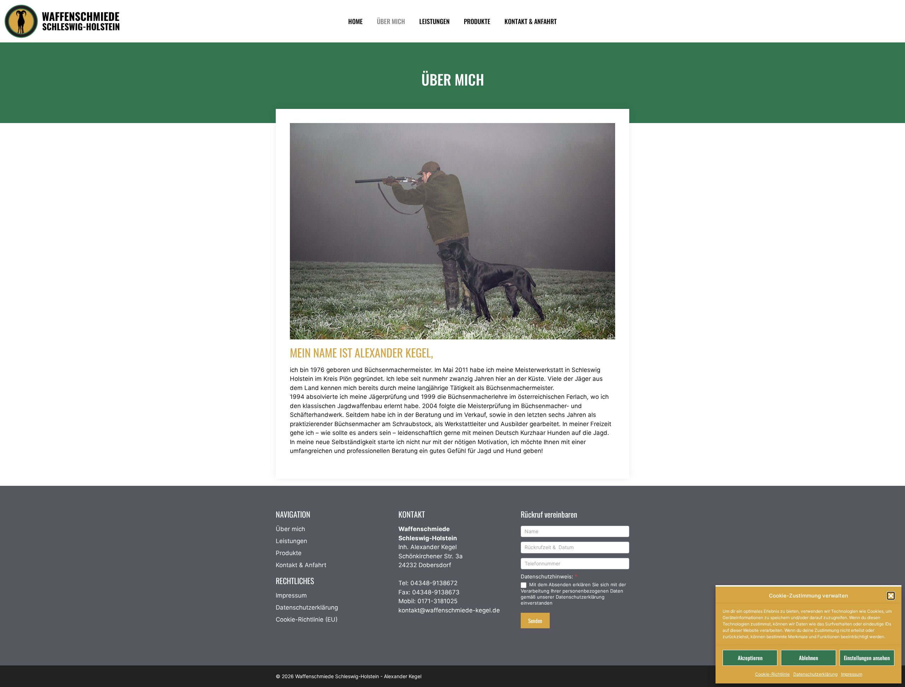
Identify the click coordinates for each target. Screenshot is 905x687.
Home (355, 21)
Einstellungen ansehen (867, 658)
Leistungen (434, 21)
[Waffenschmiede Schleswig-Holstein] (64, 21)
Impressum (851, 674)
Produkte (477, 21)
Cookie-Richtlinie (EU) (307, 619)
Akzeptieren (750, 658)
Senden (535, 620)
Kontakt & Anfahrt (301, 565)
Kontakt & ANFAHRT (530, 21)
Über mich (391, 21)
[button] (890, 595)
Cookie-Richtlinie (772, 674)
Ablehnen (808, 658)
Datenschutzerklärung (815, 674)
